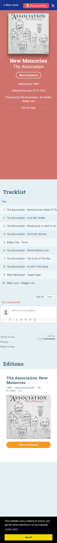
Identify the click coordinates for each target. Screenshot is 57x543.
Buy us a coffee (38, 5)
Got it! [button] (28, 537)
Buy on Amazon (28, 75)
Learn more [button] (11, 529)
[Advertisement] (28, 147)
